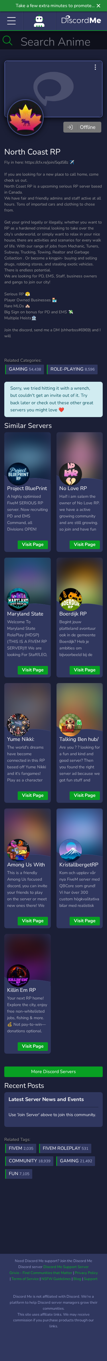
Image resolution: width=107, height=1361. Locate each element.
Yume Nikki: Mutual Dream (24, 743)
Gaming (25, 369)
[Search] (7, 40)
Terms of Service (25, 1278)
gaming (76, 1161)
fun (19, 1174)
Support (91, 1278)
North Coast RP (32, 152)
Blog (77, 1278)
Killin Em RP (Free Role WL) (25, 994)
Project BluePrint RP (27, 492)
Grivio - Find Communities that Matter (40, 1272)
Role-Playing (73, 369)
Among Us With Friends (26, 868)
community (30, 1161)
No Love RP (73, 488)
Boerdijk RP (73, 613)
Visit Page (33, 544)
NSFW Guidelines (56, 1278)
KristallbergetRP (78, 864)
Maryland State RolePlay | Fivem (26, 617)
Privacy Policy (86, 1272)
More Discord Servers (53, 1072)
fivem (21, 1148)
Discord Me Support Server (66, 1266)
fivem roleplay (65, 1148)
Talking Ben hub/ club (78, 743)
